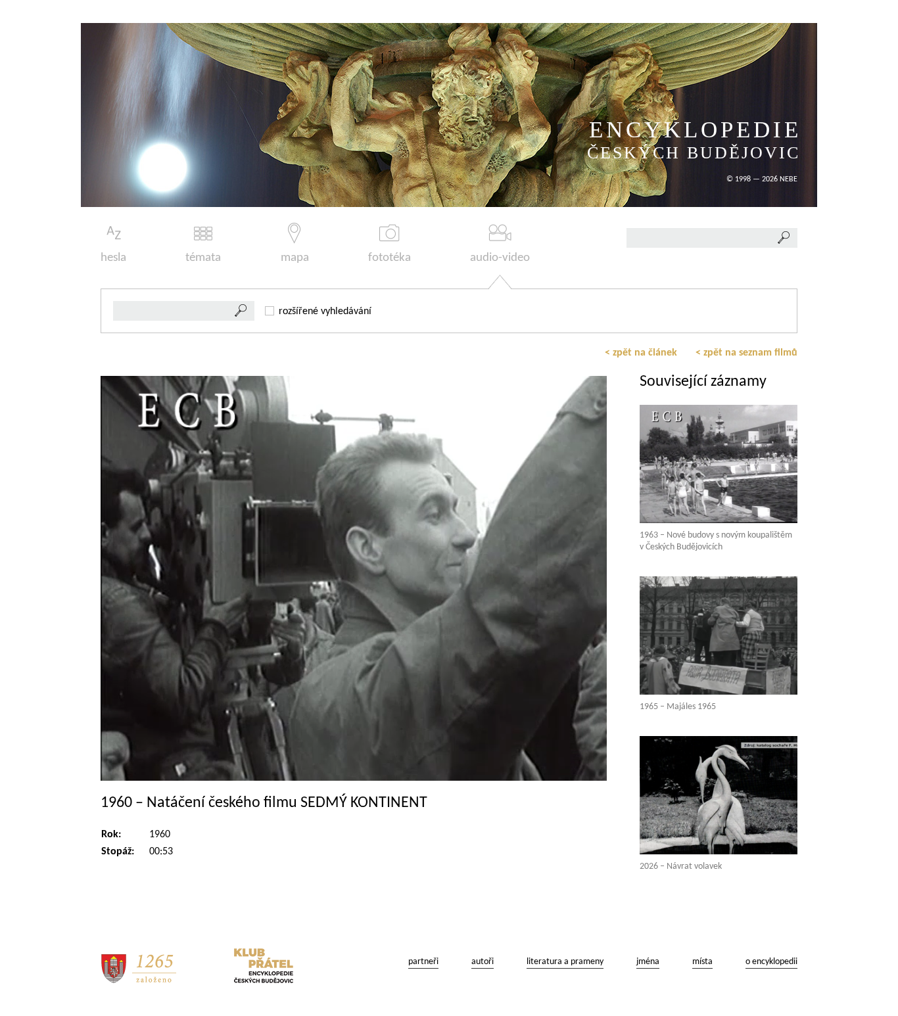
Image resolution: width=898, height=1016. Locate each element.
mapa (295, 258)
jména (647, 962)
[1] (241, 311)
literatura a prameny (565, 962)
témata (203, 258)
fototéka (389, 258)
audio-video (500, 258)
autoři (482, 962)
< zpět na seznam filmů (746, 353)
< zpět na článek (641, 353)
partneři (423, 962)
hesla (113, 258)
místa (702, 962)
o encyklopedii (771, 962)
